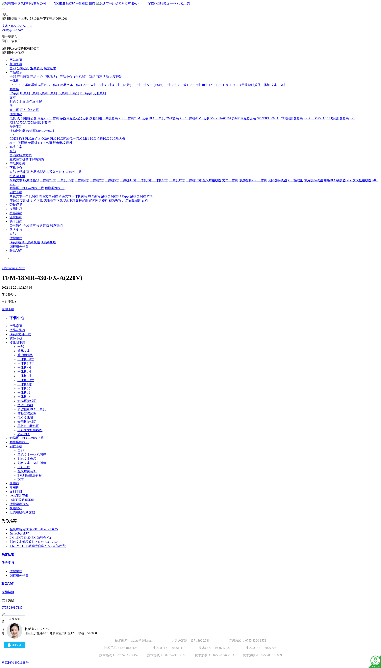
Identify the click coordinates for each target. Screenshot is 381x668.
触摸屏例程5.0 (19, 442)
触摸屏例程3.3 (27, 471)
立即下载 (8, 309)
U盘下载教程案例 (22, 500)
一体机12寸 (25, 392)
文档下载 (16, 491)
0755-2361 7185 (12, 607)
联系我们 (8, 583)
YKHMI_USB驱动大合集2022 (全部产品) (38, 546)
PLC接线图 (25, 417)
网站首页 (16, 60)
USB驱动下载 (19, 495)
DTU (20, 479)
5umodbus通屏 (19, 533)
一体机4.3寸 (25, 380)
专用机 (14, 487)
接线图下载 (17, 342)
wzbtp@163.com (12, 30)
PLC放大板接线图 (29, 430)
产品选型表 (17, 330)
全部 (13, 68)
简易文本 (23, 351)
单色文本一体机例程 (31, 454)
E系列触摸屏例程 (29, 475)
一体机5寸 (24, 376)
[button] (9, 268)
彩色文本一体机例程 (31, 463)
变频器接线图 (27, 413)
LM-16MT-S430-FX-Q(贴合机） (31, 537)
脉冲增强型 (25, 355)
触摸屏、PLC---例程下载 (27, 438)
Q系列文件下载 (20, 334)
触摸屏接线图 (27, 401)
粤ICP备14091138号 (15, 662)
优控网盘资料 (19, 504)
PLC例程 (23, 467)
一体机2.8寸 (25, 359)
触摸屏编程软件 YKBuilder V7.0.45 (34, 529)
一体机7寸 (24, 371)
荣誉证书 (8, 554)
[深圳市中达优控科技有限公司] (190, 4)
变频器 (14, 483)
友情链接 (8, 592)
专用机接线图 (27, 421)
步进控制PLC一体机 (31, 409)
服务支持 (8, 562)
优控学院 (16, 571)
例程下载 (16, 446)
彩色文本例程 (27, 458)
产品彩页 (16, 326)
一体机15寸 (25, 396)
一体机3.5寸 (25, 363)
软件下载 (16, 338)
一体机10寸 (25, 388)
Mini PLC (23, 434)
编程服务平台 (19, 575)
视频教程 (16, 508)
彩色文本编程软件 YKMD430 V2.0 (34, 541)
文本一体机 (25, 405)
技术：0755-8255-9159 (17, 26)
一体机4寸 (24, 367)
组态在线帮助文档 (22, 512)
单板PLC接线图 (28, 426)
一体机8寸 (24, 384)
